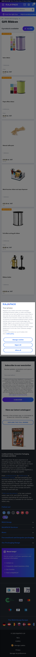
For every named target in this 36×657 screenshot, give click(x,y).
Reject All (18, 345)
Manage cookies (18, 340)
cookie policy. (10, 334)
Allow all (18, 350)
